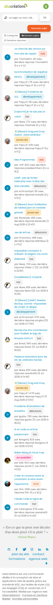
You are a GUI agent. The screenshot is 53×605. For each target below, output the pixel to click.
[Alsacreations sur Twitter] (24, 549)
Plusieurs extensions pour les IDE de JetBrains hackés (30, 358)
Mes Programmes (24, 159)
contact (38, 554)
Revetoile (24, 218)
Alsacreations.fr (11, 595)
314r (21, 489)
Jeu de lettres (22, 232)
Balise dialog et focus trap (29, 452)
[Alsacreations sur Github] (9, 549)
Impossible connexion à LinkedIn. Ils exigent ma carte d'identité (31, 255)
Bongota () (31, 444)
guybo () (31, 421)
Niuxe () (31, 292)
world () (30, 467)
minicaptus (25, 509)
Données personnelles (25, 598)
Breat (22, 343)
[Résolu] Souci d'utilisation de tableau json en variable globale (30, 208)
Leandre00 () (29, 375)
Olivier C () (31, 269)
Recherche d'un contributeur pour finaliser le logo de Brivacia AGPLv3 (31, 334)
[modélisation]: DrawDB (28, 277)
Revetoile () (31, 222)
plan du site (20, 554)
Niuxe (22, 121)
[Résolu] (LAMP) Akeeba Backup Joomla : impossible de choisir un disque (30, 304)
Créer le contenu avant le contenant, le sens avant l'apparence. (29, 480)
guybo (22, 416)
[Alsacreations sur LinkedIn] (39, 549)
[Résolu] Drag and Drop (31, 383)
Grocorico (25, 237)
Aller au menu (12, 4)
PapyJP (23, 82)
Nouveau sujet (39, 28)
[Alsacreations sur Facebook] (16, 549)
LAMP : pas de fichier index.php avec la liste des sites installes (29, 182)
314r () (33, 492)
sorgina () (31, 322)
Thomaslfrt (25, 59)
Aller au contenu (33, 4)
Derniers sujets (31, 35)
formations (17, 559)
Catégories (12, 35)
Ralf (21, 462)
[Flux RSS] (47, 549)
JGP (21, 165)
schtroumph (26, 191)
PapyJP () (35, 85)
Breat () (30, 348)
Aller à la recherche (15, 8)
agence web (38, 559)
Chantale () (35, 125)
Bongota (24, 439)
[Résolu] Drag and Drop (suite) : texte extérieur (29, 133)
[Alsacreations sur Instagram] (32, 549)
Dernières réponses (16, 40)
